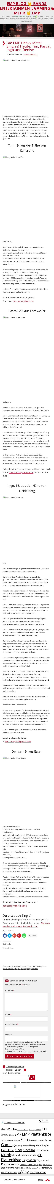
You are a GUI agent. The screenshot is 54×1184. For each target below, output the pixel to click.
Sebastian (24, 1164)
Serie (30, 1164)
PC (40, 1155)
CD (44, 1128)
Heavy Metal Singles (18, 966)
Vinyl (25, 1171)
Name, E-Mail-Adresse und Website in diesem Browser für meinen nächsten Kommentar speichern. (25, 1043)
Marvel (39, 1150)
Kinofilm (29, 1150)
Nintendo (16, 1155)
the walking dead (19, 1167)
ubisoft (34, 1168)
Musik (6, 1154)
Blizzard (31, 1130)
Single (20, 969)
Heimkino (7, 1150)
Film (24, 1139)
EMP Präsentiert (7, 1140)
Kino (18, 1149)
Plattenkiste (11, 1159)
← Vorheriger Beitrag (15, 1066)
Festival (17, 1140)
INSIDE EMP (31, 966)
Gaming (8, 1144)
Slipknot (49, 1165)
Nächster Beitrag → (14, 1070)
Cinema (5, 1134)
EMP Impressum (19, 1179)
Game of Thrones (45, 1140)
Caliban (37, 1129)
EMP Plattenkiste (36, 1134)
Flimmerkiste (33, 1140)
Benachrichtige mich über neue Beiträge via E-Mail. (26, 1051)
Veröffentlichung (44, 1167)
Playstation (29, 1160)
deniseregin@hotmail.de (15, 905)
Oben (41, 1179)
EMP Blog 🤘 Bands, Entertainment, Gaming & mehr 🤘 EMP (27, 8)
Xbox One (41, 1172)
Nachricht (9, 991)
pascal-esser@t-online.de (21, 472)
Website (8, 1034)
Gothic (26, 1146)
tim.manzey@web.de (23, 301)
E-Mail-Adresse (11, 1024)
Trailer (29, 1168)
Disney (11, 1135)
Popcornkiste (10, 1164)
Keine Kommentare (30, 54)
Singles (26, 969)
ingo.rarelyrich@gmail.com (18, 741)
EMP (18, 1134)
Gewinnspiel (19, 1146)
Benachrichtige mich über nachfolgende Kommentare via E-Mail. (21, 1048)
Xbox (33, 1172)
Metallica (46, 1150)
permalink (34, 969)
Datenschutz (8, 1179)
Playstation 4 (42, 1160)
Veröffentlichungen (11, 1172)
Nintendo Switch (29, 1155)
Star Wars (6, 1167)
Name (8, 1015)
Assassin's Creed (22, 1130)
